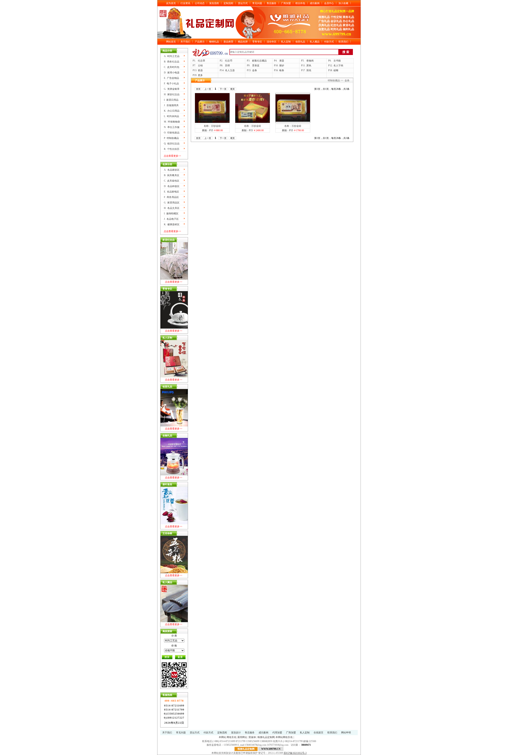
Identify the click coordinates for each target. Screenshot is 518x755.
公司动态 (200, 3)
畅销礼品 (214, 41)
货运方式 (243, 3)
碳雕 (335, 70)
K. (171, 110)
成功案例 (315, 3)
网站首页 (171, 41)
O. (171, 132)
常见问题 (257, 3)
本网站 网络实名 (227, 737)
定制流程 (228, 3)
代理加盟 (277, 732)
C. (171, 67)
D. (171, 72)
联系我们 (343, 41)
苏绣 (227, 65)
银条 (281, 70)
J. (171, 105)
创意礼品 (300, 41)
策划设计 (236, 732)
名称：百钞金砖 (212, 126)
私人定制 (286, 41)
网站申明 (346, 732)
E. (171, 78)
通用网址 (242, 737)
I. (171, 99)
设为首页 (171, 3)
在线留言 (318, 732)
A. (171, 56)
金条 (254, 70)
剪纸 (308, 70)
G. (171, 89)
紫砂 (281, 65)
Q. (171, 143)
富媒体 (252, 737)
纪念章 (201, 60)
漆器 (281, 60)
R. (171, 149)
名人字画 (338, 65)
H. (171, 94)
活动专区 (271, 41)
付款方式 (329, 41)
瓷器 (200, 70)
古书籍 (337, 60)
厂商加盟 (286, 3)
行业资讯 (185, 3)
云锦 (200, 65)
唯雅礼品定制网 (266, 737)
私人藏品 (315, 41)
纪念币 (228, 60)
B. (171, 61)
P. (171, 138)
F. (171, 83)
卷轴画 (310, 60)
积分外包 (300, 3)
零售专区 (257, 41)
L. (171, 116)
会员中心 (329, 3)
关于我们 (185, 41)
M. (172, 121)
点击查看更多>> (172, 155)
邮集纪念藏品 (259, 60)
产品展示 (200, 41)
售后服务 (271, 3)
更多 (200, 75)
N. (171, 127)
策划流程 (214, 3)
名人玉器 (230, 70)
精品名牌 (243, 41)
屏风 (308, 65)
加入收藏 (343, 3)
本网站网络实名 (284, 737)
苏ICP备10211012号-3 (295, 753)
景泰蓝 (255, 65)
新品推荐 (228, 41)
